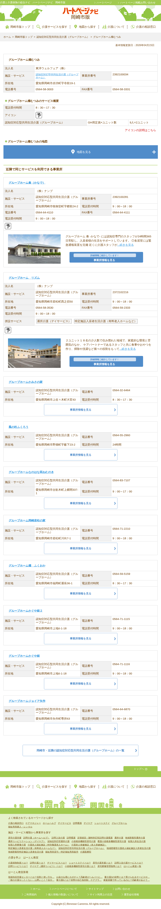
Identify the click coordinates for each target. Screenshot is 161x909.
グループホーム (119, 823)
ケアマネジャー (33, 823)
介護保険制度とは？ (18, 863)
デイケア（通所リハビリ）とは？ (46, 866)
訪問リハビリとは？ (18, 866)
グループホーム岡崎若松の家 (27, 520)
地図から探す (87, 26)
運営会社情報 (131, 894)
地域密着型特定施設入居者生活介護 (25, 852)
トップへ (139, 769)
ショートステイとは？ (80, 863)
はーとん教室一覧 (132, 866)
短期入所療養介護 (17, 845)
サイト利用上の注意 (101, 894)
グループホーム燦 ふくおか (27, 565)
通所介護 (118, 837)
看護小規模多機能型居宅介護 (111, 841)
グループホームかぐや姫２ (26, 610)
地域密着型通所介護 (135, 837)
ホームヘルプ (49, 823)
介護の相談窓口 (146, 26)
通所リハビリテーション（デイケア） (27, 841)
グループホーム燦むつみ (107, 37)
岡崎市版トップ (20, 26)
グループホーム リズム (24, 277)
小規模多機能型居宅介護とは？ (80, 866)
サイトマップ (96, 889)
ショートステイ (102, 823)
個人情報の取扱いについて (63, 894)
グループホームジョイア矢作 (27, 701)
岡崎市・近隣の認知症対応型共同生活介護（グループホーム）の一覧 (80, 750)
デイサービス (64, 823)
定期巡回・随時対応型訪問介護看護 (95, 837)
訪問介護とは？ (37, 863)
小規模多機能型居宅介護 (83, 841)
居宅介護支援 (14, 837)
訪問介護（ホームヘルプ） (36, 837)
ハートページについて (64, 889)
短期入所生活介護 (137, 841)
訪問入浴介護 (58, 837)
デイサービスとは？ (57, 863)
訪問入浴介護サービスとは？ (128, 863)
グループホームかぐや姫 (24, 655)
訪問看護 (77, 823)
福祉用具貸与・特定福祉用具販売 (61, 852)
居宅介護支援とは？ (103, 863)
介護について (116, 26)
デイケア (88, 823)
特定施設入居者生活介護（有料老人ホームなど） (32, 848)
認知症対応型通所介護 (58, 841)
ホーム (7, 37)
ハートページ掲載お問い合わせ (137, 2)
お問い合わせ (122, 889)
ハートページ (104, 2)
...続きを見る (125, 244)
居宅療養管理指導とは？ (109, 866)
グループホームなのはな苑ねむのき (31, 472)
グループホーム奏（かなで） (27, 182)
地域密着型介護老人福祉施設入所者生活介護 (129, 848)
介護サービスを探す (54, 26)
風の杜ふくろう (18, 426)
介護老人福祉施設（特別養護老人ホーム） (48, 845)
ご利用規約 (30, 894)
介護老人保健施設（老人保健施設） (89, 845)
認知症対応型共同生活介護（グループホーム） (62, 37)
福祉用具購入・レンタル (20, 826)
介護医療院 (85, 852)
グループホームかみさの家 (26, 382)
